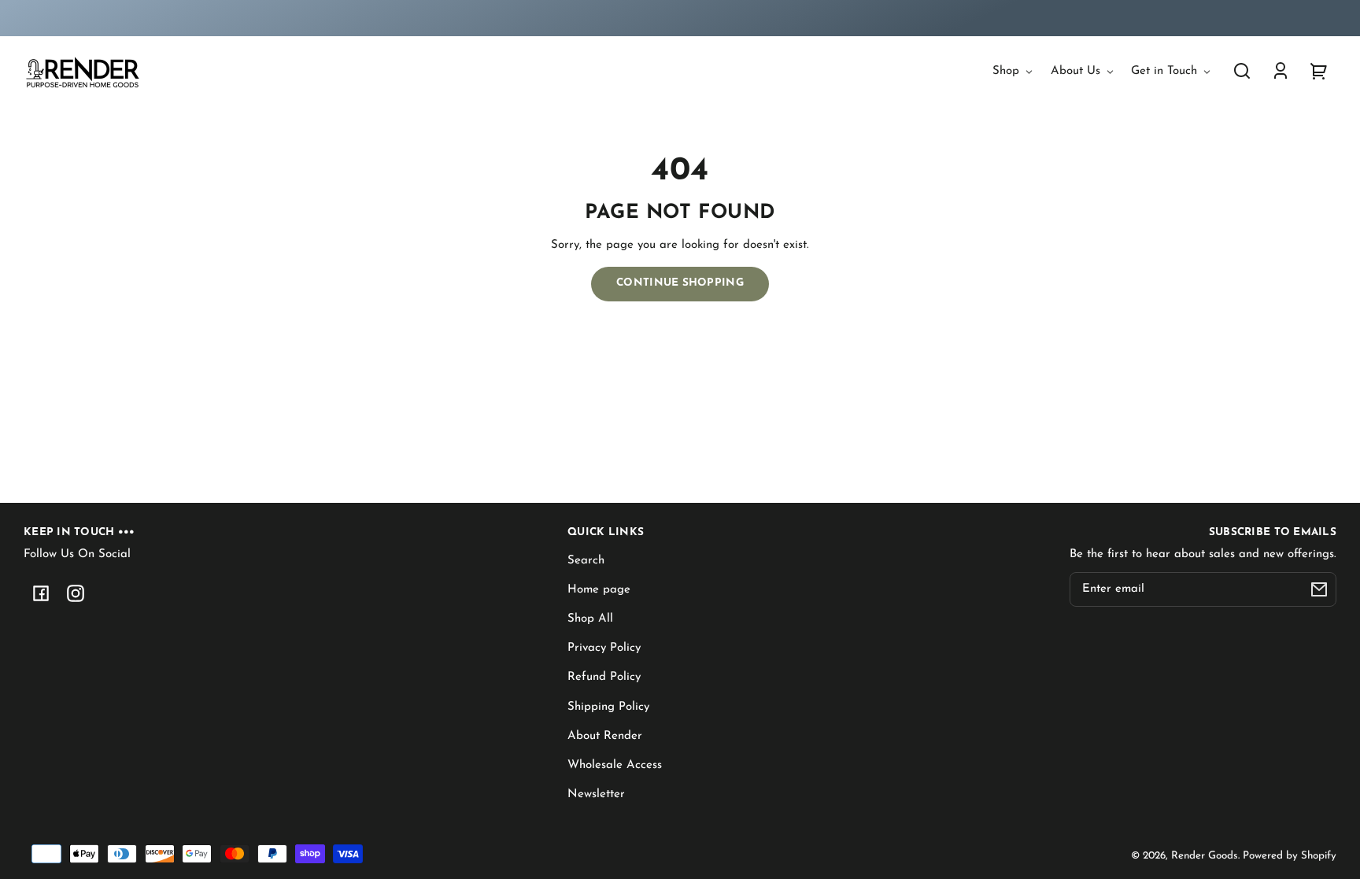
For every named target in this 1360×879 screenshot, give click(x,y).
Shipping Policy (608, 707)
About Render (604, 736)
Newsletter (596, 794)
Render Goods (1204, 856)
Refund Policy (604, 677)
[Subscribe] (1319, 589)
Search (585, 561)
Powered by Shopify (1289, 856)
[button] (1242, 71)
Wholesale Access (614, 765)
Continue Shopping (680, 283)
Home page (598, 590)
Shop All (590, 619)
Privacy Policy (604, 648)
